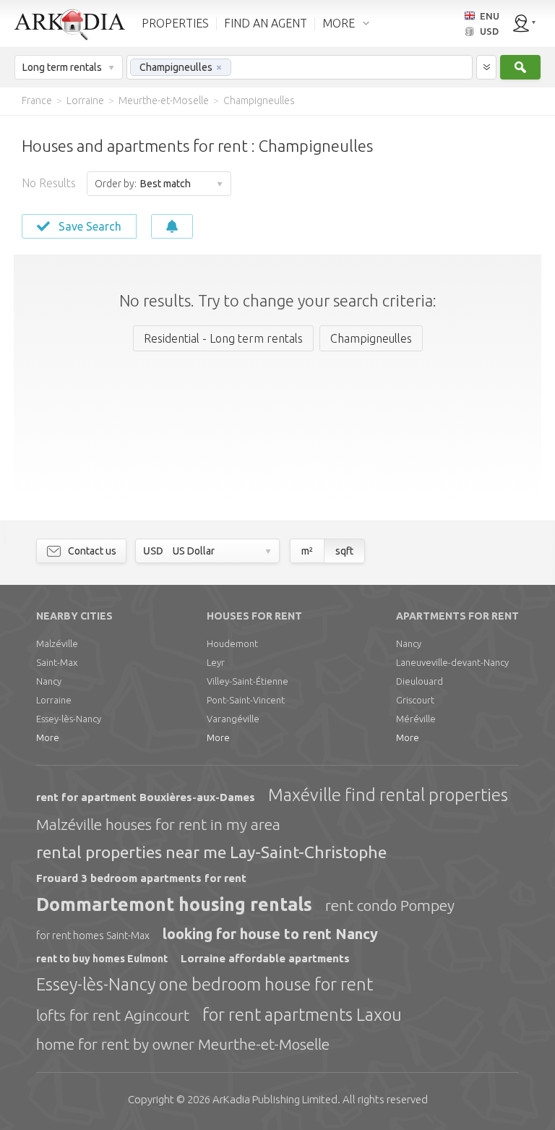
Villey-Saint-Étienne (247, 681)
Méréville (416, 719)
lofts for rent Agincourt (112, 1015)
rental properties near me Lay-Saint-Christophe (211, 852)
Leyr (216, 662)
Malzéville (57, 643)
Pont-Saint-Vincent (246, 700)
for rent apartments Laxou (302, 1014)
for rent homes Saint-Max (93, 935)
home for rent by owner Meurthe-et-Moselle (183, 1044)
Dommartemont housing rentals (174, 904)
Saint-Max (56, 662)
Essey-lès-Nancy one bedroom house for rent (204, 984)
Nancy (48, 681)
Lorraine (54, 700)
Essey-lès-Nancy (68, 719)
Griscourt (415, 700)
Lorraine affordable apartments (265, 958)
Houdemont (232, 643)
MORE (338, 23)
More (47, 737)
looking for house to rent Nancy (270, 933)
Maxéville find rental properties (388, 795)
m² (307, 551)
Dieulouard (419, 681)
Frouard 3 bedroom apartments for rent (141, 878)
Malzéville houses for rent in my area (158, 824)
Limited (274, 1099)
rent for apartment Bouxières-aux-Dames (145, 797)
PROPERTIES (175, 23)
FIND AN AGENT (265, 23)
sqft (344, 551)
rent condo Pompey (390, 905)
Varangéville (233, 719)
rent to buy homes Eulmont (102, 958)
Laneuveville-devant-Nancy (452, 662)
